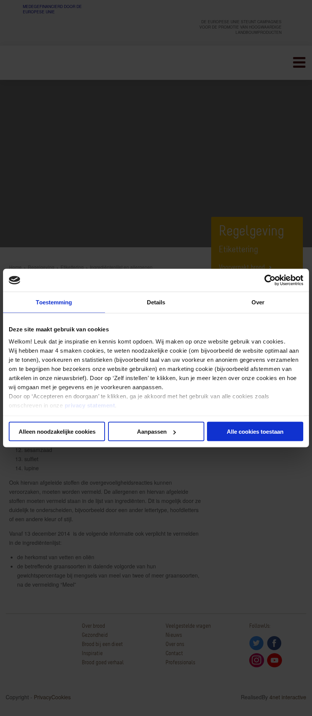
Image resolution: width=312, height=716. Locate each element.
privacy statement (90, 405)
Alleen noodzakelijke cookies (57, 431)
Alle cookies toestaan (255, 431)
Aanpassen (152, 431)
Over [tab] (258, 302)
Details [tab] (156, 302)
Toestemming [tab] (54, 302)
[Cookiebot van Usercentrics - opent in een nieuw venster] (270, 280)
